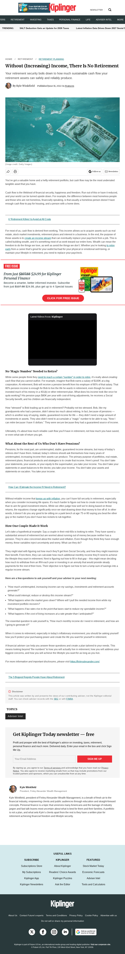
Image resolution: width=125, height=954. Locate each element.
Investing (35, 19)
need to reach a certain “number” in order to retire (64, 377)
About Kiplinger (62, 869)
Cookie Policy (91, 918)
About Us (12, 918)
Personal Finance (69, 19)
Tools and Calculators (93, 887)
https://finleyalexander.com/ (84, 661)
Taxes (50, 19)
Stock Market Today (93, 869)
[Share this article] (8, 171)
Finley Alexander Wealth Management (59, 797)
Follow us (96, 171)
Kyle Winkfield (25, 85)
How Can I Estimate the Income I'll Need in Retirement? (37, 487)
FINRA (69, 699)
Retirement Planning (51, 59)
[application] (62, 339)
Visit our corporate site (100, 947)
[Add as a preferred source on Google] (84, 935)
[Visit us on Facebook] (43, 935)
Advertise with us (108, 918)
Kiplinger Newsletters (31, 887)
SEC (56, 699)
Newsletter (113, 171)
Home (8, 59)
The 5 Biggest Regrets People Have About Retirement (36, 677)
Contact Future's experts (31, 918)
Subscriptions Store (31, 869)
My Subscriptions (31, 875)
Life (88, 19)
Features (69, 86)
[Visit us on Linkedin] (65, 935)
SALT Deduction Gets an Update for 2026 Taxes (44, 28)
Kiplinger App (31, 881)
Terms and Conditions (56, 918)
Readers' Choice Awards (62, 875)
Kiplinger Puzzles (62, 881)
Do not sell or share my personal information (62, 924)
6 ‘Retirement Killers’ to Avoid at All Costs (29, 219)
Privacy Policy (76, 918)
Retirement (18, 19)
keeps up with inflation (48, 498)
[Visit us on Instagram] (54, 935)
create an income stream (38, 238)
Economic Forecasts (93, 875)
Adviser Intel (104, 19)
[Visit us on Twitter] (32, 935)
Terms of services (52, 768)
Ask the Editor (62, 887)
